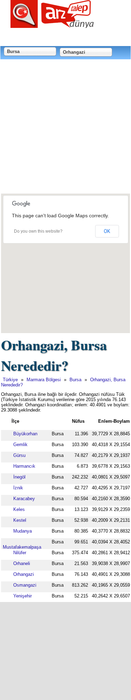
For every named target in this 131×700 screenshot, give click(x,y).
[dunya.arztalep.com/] (52, 25)
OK (107, 231)
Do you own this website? (38, 231)
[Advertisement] (65, 127)
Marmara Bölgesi (44, 379)
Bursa (75, 379)
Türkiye (10, 379)
